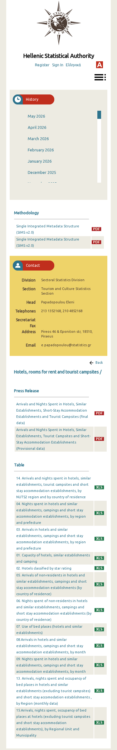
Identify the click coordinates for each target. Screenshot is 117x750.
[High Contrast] (99, 64)
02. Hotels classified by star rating (43, 568)
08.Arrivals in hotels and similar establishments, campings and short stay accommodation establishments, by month (51, 646)
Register (42, 65)
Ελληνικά (73, 65)
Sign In (57, 65)
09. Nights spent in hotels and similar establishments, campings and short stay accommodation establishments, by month (51, 665)
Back (99, 362)
